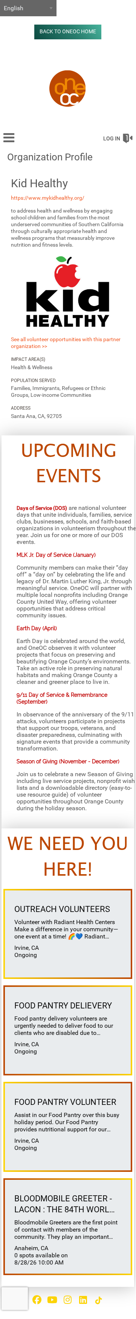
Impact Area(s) (28, 359)
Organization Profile (50, 157)
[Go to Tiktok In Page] (98, 1300)
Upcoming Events (69, 464)
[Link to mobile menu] (9, 141)
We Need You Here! (68, 857)
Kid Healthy (39, 183)
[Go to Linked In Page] (82, 1300)
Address (21, 408)
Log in (111, 138)
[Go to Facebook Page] (36, 1300)
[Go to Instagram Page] (67, 1300)
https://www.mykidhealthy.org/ (47, 198)
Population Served (33, 380)
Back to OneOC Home (68, 31)
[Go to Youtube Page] (51, 1300)
